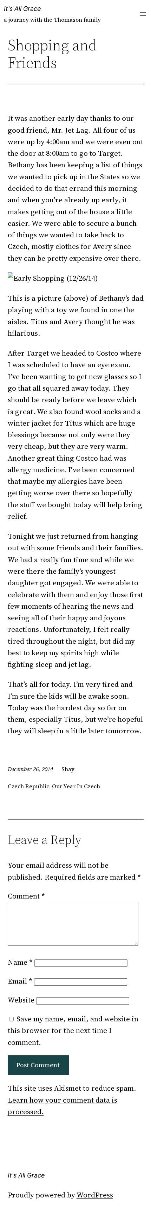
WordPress (95, 1195)
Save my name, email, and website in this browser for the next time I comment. (73, 1030)
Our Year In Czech (76, 786)
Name (20, 962)
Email (20, 981)
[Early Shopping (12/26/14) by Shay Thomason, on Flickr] (53, 278)
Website (21, 1000)
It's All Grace (22, 8)
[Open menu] (143, 14)
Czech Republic (28, 786)
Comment (26, 896)
